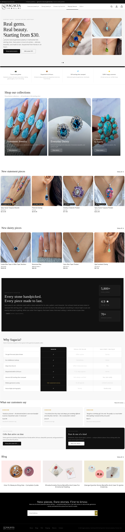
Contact (61, 528)
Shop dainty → (56, 150)
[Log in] (116, 6)
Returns (54, 528)
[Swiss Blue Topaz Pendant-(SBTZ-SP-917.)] (78, 247)
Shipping (47, 528)
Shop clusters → (100, 150)
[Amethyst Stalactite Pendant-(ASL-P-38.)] (78, 191)
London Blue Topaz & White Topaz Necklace (13, 264)
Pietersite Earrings (37, 208)
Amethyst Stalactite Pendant (71, 208)
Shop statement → (14, 150)
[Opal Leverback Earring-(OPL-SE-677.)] (109, 247)
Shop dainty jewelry (11, 51)
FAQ (42, 528)
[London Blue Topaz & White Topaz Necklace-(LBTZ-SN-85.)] (16, 247)
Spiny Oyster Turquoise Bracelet (10, 208)
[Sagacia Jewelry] (11, 6)
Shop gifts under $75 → (12, 443)
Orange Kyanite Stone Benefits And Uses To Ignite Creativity (103, 486)
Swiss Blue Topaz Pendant (71, 264)
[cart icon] (122, 6)
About (31, 528)
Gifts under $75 (28, 51)
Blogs (36, 528)
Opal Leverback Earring (101, 264)
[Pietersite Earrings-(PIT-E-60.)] (47, 191)
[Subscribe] (96, 513)
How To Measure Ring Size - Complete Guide (21, 485)
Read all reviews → (120, 403)
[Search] (111, 6)
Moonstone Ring (36, 264)
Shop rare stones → (76, 443)
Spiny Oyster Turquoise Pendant (104, 208)
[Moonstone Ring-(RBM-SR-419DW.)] (47, 247)
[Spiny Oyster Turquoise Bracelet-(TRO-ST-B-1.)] (16, 191)
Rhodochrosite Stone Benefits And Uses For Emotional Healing (62, 486)
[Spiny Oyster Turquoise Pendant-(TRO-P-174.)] (109, 191)
